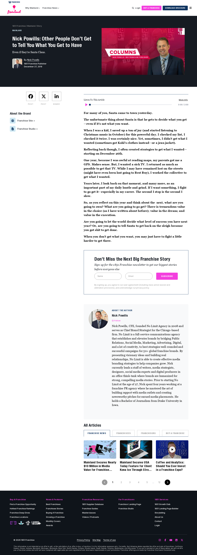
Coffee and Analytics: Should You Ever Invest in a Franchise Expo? (171, 465)
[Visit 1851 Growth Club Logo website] (36, 523)
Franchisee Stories (54, 508)
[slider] (90, 104)
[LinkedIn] (176, 540)
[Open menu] (190, 8)
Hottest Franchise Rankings (22, 508)
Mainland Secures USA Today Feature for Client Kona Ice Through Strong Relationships (136, 466)
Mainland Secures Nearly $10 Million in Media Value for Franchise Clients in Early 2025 (100, 466)
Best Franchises (53, 504)
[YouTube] (170, 540)
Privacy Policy (83, 540)
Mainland (31, 26)
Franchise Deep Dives (20, 513)
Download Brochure (175, 8)
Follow (117, 320)
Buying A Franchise (54, 513)
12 (159, 482)
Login (137, 8)
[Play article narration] (86, 105)
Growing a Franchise (55, 517)
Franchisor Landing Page (130, 504)
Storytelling (160, 513)
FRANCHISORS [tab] (148, 433)
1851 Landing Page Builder (167, 508)
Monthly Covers (53, 521)
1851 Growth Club (162, 504)
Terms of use (109, 540)
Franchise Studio (126, 508)
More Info (183, 100)
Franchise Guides (90, 508)
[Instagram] (159, 540)
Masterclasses (89, 513)
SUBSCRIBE (167, 276)
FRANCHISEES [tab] (123, 433)
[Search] (133, 8)
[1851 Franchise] (14, 9)
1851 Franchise (19, 26)
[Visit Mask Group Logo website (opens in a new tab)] (28, 523)
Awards (49, 525)
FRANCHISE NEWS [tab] (97, 433)
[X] (181, 540)
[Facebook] (165, 540)
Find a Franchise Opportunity (23, 504)
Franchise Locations (19, 517)
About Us (159, 517)
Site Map (96, 540)
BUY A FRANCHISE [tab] (175, 433)
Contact (158, 521)
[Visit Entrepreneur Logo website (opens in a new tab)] (13, 523)
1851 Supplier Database (93, 504)
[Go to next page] (167, 482)
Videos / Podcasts (90, 517)
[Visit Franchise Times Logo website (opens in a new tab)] (21, 523)
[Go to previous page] (104, 482)
